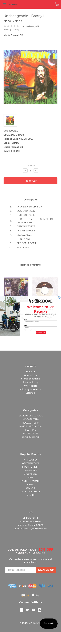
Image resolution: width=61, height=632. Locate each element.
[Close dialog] (59, 297)
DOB (25, 325)
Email (25, 319)
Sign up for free (40, 332)
